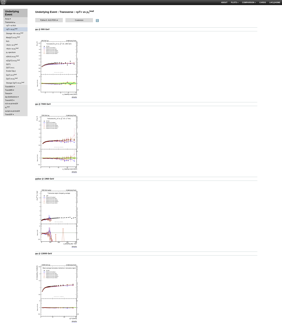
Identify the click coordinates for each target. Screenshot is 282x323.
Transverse (9, 22)
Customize (79, 20)
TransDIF (8, 114)
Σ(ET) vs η (10, 68)
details (74, 97)
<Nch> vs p (12, 48)
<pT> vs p (11, 29)
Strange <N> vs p (14, 33)
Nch (7, 41)
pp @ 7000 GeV (43, 104)
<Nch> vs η (12, 45)
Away (7, 19)
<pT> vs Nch (11, 25)
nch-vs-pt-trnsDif (11, 104)
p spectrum (11, 52)
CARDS (262, 2)
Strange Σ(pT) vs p (15, 83)
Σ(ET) (8, 64)
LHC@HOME (274, 2)
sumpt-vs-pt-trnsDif (12, 111)
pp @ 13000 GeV (43, 253)
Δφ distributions (11, 97)
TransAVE (9, 100)
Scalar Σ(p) (11, 71)
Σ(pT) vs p (12, 78)
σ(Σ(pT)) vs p (13, 60)
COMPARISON (248, 2)
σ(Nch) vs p (12, 56)
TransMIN (9, 90)
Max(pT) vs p (13, 37)
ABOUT (224, 2)
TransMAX (9, 87)
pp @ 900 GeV (42, 29)
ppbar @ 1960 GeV (44, 179)
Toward (8, 93)
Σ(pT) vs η (11, 75)
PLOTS (234, 2)
